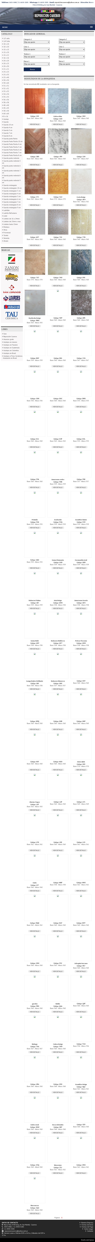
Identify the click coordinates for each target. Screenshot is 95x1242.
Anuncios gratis (8, 339)
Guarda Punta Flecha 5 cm (12, 147)
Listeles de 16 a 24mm (11, 219)
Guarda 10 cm (8, 125)
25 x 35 (6, 75)
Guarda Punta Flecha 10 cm (12, 141)
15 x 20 (6, 52)
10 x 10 (6, 44)
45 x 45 (6, 108)
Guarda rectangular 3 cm (12, 191)
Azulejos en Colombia (11, 350)
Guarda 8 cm (7, 136)
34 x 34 (6, 94)
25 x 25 (6, 72)
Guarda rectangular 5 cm (12, 196)
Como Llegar (88, 1229)
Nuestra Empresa (87, 1223)
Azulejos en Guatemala (11, 348)
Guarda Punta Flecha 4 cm (12, 144)
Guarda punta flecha (10, 139)
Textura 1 (27, 54)
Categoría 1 (28, 39)
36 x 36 (6, 100)
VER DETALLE (34, 124)
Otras (5, 230)
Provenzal (7, 233)
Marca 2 (61, 61)
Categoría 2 (63, 39)
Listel (5, 216)
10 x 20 (6, 47)
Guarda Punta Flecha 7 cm (12, 152)
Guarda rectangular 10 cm (12, 188)
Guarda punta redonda (11, 158)
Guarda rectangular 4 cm (12, 194)
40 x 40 (6, 105)
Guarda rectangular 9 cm (12, 207)
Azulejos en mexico (10, 342)
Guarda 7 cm (7, 133)
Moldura (6, 227)
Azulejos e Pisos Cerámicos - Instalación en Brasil (12, 357)
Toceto (5, 235)
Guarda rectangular (10, 185)
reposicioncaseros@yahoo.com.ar (67, 2)
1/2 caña (6, 38)
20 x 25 (6, 63)
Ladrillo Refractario (10, 213)
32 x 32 (6, 88)
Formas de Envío (87, 1225)
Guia (4, 334)
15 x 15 (6, 49)
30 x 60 (6, 83)
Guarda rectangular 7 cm (12, 202)
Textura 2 (62, 54)
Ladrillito (6, 210)
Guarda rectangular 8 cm (12, 205)
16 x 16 (6, 58)
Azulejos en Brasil (9, 353)
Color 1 (26, 47)
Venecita (6, 238)
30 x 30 (6, 80)
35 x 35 (6, 97)
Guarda (5, 122)
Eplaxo (91, 1240)
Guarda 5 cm (7, 130)
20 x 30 (6, 66)
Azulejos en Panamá (10, 345)
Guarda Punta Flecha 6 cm (12, 150)
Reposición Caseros (10, 336)
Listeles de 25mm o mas (12, 221)
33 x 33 (6, 91)
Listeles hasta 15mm (10, 224)
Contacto (90, 1231)
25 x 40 (6, 77)
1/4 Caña (6, 41)
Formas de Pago (87, 1227)
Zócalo (5, 241)
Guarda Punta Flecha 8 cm (12, 155)
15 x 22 (6, 55)
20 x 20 (6, 61)
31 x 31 (6, 86)
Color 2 (61, 47)
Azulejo (6, 119)
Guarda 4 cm (7, 127)
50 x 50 (6, 111)
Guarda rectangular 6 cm (12, 199)
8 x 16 (5, 116)
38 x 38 (6, 102)
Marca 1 (26, 61)
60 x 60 (6, 114)
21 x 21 (6, 69)
